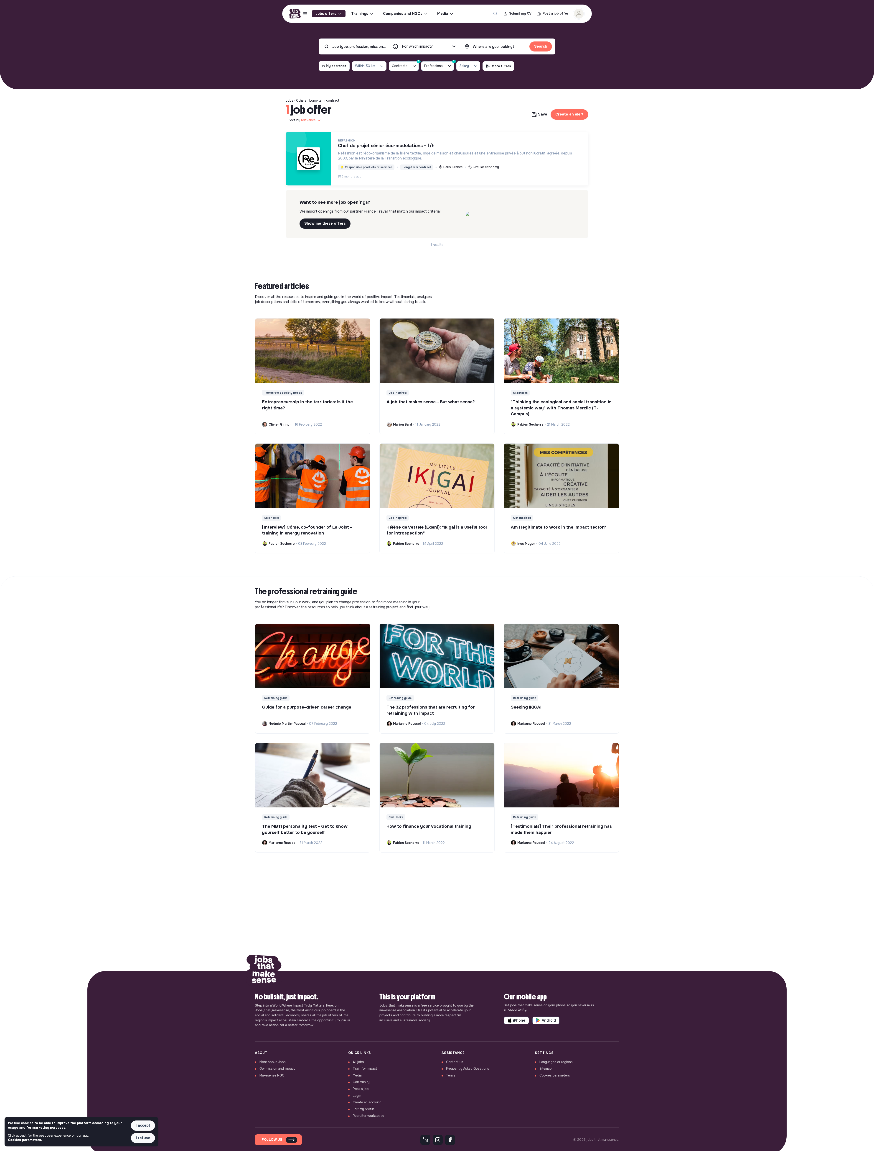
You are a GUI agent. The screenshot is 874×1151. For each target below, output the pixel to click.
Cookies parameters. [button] (25, 1140)
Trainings (359, 13)
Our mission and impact (277, 1068)
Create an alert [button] (569, 114)
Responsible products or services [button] (366, 167)
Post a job (361, 1089)
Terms (450, 1075)
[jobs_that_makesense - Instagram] (438, 1140)
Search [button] (540, 46)
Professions (439, 64)
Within (365, 66)
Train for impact (365, 1068)
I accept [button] (143, 1125)
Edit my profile (364, 1109)
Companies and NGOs (402, 13)
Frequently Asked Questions (467, 1068)
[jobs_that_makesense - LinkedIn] (425, 1140)
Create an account (367, 1102)
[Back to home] (264, 971)
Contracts (405, 64)
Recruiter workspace (368, 1116)
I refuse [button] (143, 1138)
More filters (501, 66)
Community (361, 1082)
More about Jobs (272, 1062)
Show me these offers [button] (325, 223)
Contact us (454, 1062)
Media (442, 13)
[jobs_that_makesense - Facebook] (450, 1140)
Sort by (302, 120)
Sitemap (545, 1068)
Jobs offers (325, 13)
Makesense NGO (272, 1075)
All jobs (358, 1062)
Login (357, 1096)
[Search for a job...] (495, 14)
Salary (464, 66)
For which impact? (417, 46)
